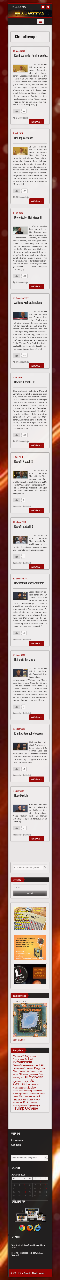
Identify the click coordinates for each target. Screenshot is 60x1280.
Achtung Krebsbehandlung (28, 302)
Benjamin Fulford (23, 1059)
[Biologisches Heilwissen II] (21, 230)
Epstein (15, 1074)
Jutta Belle (31, 1085)
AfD (22, 1056)
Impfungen (18, 1081)
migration (17, 1099)
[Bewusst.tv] (29, 13)
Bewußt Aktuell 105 (24, 382)
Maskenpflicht (30, 1090)
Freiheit (26, 1075)
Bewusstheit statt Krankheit (29, 583)
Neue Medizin (21, 795)
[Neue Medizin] (21, 808)
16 (45, 1188)
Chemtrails (18, 1068)
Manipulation (18, 1091)
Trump (18, 1108)
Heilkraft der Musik (24, 659)
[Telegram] (43, 7)
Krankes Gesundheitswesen (28, 733)
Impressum (17, 1140)
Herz (22, 1077)
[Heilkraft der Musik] (21, 672)
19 (24, 1192)
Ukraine (31, 1108)
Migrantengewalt (29, 1096)
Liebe (32, 1087)
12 (24, 1188)
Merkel (15, 1097)
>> (36, 121)
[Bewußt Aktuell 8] (21, 474)
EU (20, 1074)
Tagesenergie (33, 1105)
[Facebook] (48, 7)
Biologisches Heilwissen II (28, 217)
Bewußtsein (22, 1062)
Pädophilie (33, 1103)
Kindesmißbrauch (20, 1088)
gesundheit (33, 1074)
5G (14, 1056)
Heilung (16, 1077)
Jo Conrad (23, 1082)
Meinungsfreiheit (20, 1093)
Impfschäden (34, 1077)
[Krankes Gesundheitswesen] (21, 746)
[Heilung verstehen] (21, 150)
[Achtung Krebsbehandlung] (21, 315)
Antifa (34, 1056)
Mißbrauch (28, 1100)
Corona (28, 1068)
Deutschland (36, 1071)
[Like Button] (16, 111)
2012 (18, 1056)
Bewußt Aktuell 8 (23, 461)
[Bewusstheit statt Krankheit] (21, 595)
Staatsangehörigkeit (20, 1105)
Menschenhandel (37, 1093)
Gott (41, 1074)
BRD (41, 1065)
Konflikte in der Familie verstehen (32, 55)
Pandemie (17, 1102)
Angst (28, 1056)
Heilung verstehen (23, 138)
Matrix (39, 1091)
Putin (26, 1102)
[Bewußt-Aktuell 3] (21, 539)
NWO (36, 1099)
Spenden (16, 1145)
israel (26, 1081)
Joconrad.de (19, 1040)
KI (37, 1085)
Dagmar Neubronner (29, 1069)
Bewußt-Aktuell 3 (23, 526)
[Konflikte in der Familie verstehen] (21, 68)
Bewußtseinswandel (25, 1065)
